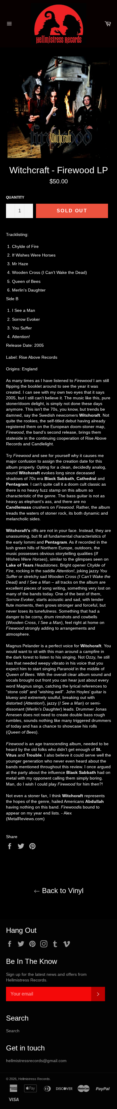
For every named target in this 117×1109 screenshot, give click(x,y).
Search (13, 1030)
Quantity (15, 197)
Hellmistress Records (34, 1079)
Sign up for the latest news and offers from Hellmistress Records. (46, 977)
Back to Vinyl (61, 890)
